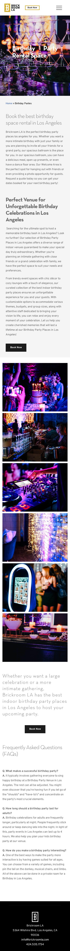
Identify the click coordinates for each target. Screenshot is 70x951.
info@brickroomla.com (35, 940)
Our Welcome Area (47, 165)
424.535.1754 (35, 944)
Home (9, 103)
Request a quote (16, 179)
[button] (59, 8)
